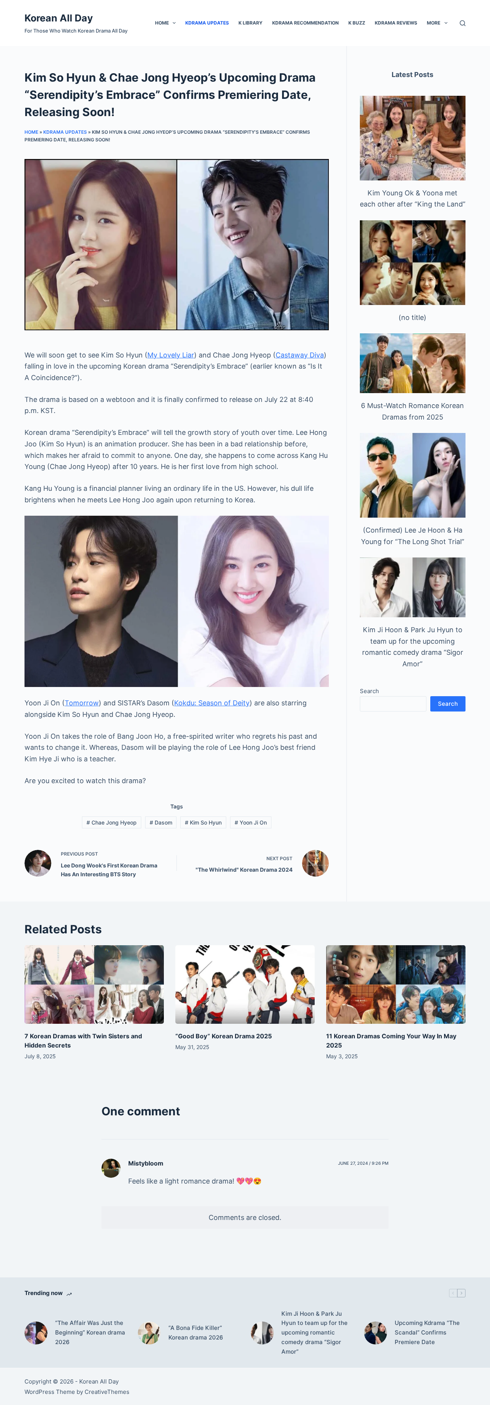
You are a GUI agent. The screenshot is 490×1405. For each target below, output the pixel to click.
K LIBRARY (250, 23)
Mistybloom (145, 1163)
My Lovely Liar (170, 355)
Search (369, 691)
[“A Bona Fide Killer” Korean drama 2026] (149, 1332)
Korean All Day (58, 18)
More (433, 23)
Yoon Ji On (251, 822)
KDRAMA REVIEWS (396, 23)
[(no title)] (413, 262)
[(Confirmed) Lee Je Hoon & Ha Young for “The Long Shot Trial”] (413, 475)
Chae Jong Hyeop (112, 822)
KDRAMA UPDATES (207, 23)
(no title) (412, 317)
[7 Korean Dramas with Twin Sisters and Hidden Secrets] (94, 984)
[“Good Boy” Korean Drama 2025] (245, 984)
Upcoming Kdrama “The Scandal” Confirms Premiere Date (427, 1332)
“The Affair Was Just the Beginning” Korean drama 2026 (90, 1332)
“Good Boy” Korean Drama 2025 (223, 1036)
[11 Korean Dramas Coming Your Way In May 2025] (396, 984)
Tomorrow (82, 703)
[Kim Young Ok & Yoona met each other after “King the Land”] (413, 138)
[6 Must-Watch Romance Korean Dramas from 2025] (413, 363)
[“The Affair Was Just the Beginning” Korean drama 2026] (35, 1332)
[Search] (463, 23)
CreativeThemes (107, 1391)
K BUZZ (356, 23)
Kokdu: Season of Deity (212, 703)
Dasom (161, 822)
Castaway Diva (300, 355)
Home (162, 23)
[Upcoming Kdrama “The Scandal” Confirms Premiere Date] (375, 1332)
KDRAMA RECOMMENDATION (305, 23)
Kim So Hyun (203, 822)
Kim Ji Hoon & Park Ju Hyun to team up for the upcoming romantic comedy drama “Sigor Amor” (314, 1332)
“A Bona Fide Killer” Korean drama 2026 (195, 1332)
